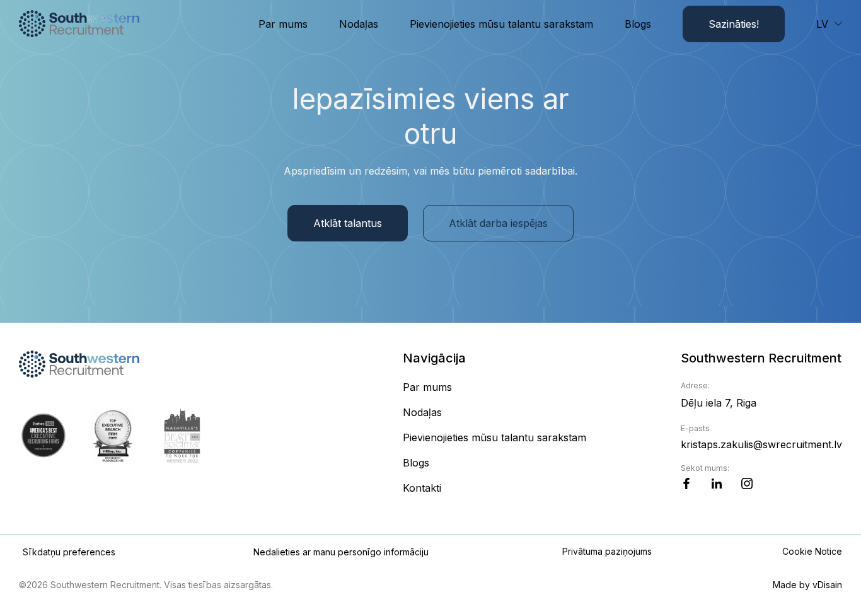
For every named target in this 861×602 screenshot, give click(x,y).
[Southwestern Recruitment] (80, 23)
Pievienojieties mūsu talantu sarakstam (501, 24)
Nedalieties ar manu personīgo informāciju (341, 552)
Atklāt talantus (347, 223)
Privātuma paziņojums (607, 551)
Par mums (283, 24)
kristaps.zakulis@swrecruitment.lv (761, 444)
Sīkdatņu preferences (69, 552)
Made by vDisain (807, 584)
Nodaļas (358, 24)
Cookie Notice (812, 551)
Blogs (638, 24)
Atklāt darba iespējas (498, 223)
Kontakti (422, 488)
